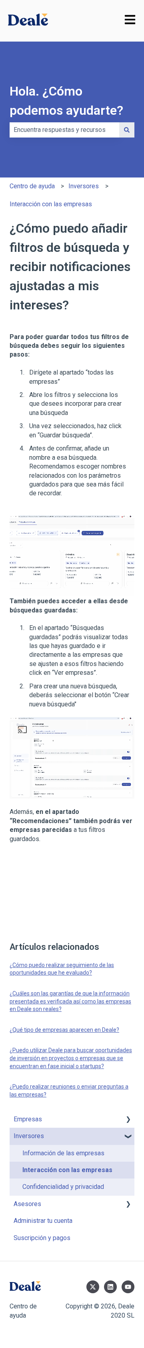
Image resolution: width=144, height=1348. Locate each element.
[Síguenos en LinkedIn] (110, 1286)
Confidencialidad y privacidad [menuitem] (63, 1186)
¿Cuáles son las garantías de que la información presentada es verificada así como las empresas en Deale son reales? (70, 1001)
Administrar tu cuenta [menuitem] (43, 1220)
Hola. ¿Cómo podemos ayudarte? (66, 101)
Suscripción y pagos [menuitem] (42, 1238)
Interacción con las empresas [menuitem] (67, 1170)
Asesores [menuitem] (27, 1204)
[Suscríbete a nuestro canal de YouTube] (128, 1286)
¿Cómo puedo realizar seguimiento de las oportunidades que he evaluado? (62, 969)
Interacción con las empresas (51, 204)
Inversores (83, 186)
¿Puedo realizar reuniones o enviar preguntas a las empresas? (69, 1090)
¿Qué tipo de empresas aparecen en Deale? (64, 1030)
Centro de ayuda (32, 186)
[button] (128, 1120)
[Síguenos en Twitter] (92, 1286)
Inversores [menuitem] (29, 1136)
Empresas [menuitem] (28, 1119)
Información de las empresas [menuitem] (63, 1153)
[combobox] (64, 130)
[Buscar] (126, 130)
